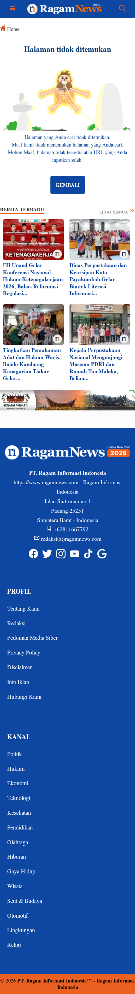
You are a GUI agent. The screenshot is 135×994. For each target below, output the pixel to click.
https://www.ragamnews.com (46, 482)
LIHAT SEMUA (114, 212)
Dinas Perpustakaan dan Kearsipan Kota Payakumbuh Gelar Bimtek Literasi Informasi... (98, 279)
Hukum (15, 768)
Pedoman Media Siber (32, 637)
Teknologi (18, 797)
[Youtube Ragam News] (74, 553)
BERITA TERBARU (22, 209)
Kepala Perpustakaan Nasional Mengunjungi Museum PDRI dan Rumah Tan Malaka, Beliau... (95, 364)
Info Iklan (18, 681)
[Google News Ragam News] (102, 553)
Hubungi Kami (24, 696)
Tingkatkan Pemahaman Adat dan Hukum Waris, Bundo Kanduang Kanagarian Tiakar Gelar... (32, 364)
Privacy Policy (23, 652)
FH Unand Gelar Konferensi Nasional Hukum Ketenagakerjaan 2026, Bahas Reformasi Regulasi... (33, 279)
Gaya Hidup (21, 871)
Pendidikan (20, 827)
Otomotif (17, 915)
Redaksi (16, 623)
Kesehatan (19, 812)
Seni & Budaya (24, 900)
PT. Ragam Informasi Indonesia (52, 980)
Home (13, 29)
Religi (14, 944)
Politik (14, 753)
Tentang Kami (23, 608)
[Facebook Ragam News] (33, 553)
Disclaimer (19, 667)
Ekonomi (17, 783)
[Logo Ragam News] (67, 8)
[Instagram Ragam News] (61, 553)
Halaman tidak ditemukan (67, 49)
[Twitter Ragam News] (47, 553)
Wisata (15, 886)
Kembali (68, 185)
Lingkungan (21, 930)
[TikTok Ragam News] (88, 553)
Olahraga (17, 842)
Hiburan (16, 856)
